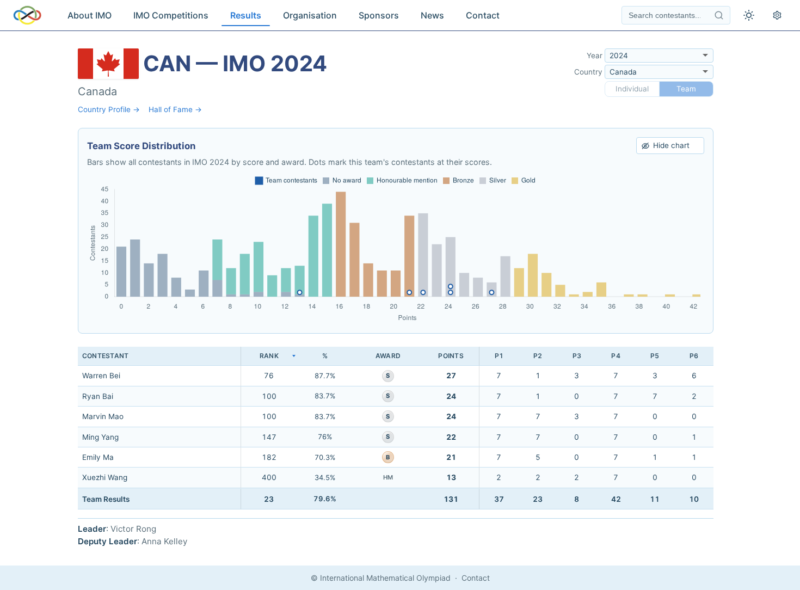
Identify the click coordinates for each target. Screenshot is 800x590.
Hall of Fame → (175, 109)
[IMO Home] (27, 15)
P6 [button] (694, 356)
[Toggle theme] (749, 15)
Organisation (310, 15)
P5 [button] (654, 356)
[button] (269, 356)
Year (594, 55)
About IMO (89, 15)
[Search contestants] (719, 15)
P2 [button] (537, 356)
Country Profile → (109, 109)
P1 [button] (499, 356)
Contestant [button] (105, 356)
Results (245, 15)
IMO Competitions (170, 15)
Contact (483, 15)
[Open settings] (777, 15)
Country (588, 71)
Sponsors (379, 15)
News (432, 15)
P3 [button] (577, 356)
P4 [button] (615, 356)
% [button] (325, 356)
